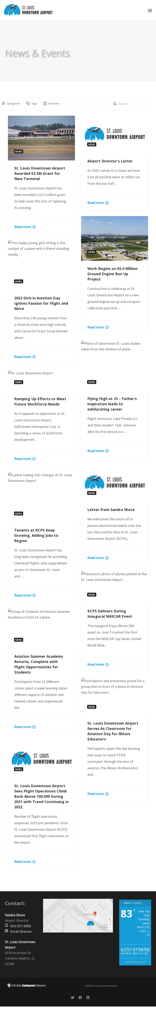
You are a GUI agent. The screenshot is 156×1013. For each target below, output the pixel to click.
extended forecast (135, 961)
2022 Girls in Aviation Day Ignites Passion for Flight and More (41, 303)
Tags (34, 103)
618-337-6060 (20, 926)
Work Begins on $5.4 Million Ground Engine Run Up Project (112, 274)
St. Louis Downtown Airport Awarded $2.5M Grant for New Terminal (39, 173)
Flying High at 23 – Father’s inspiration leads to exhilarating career (112, 404)
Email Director (21, 931)
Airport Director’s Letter (110, 161)
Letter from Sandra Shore (111, 509)
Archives (53, 103)
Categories (13, 103)
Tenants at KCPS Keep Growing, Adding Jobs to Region (36, 535)
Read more (22, 226)
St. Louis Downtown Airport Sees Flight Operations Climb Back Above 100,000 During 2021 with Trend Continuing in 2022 (41, 796)
